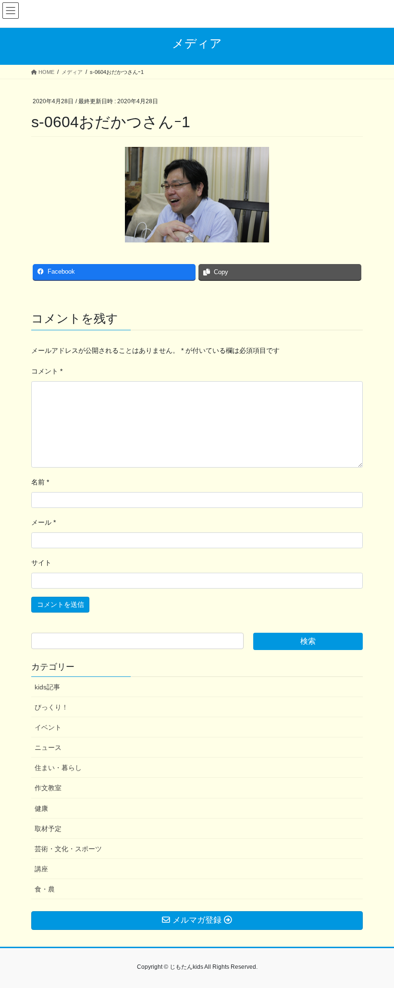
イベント (48, 727)
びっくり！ (51, 707)
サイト (41, 562)
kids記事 (47, 687)
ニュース (48, 747)
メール (43, 522)
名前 (40, 482)
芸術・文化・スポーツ (68, 849)
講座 (41, 869)
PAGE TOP (376, 949)
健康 (41, 808)
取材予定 (48, 828)
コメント (46, 371)
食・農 (45, 889)
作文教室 (48, 788)
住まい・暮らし (58, 767)
